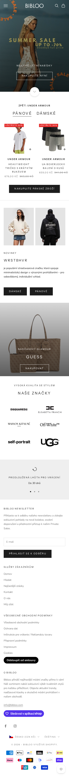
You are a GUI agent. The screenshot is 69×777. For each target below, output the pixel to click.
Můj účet (8, 604)
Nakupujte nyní (34, 75)
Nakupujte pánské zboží (34, 188)
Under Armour (19, 159)
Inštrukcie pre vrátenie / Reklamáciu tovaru (28, 634)
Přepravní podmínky (15, 640)
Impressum (10, 647)
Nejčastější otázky (14, 586)
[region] (34, 476)
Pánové (22, 113)
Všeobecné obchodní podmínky (21, 622)
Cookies (8, 653)
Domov (8, 574)
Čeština (50, 737)
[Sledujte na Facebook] (5, 726)
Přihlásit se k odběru (27, 553)
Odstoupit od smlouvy (21, 660)
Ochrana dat (11, 628)
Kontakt (8, 592)
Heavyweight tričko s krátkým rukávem (19, 168)
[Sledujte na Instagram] (15, 726)
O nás (7, 598)
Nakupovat (34, 368)
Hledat (7, 580)
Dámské (46, 113)
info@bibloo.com (13, 705)
